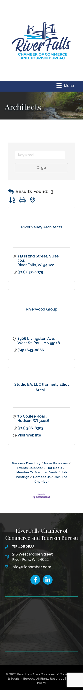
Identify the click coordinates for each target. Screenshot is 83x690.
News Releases (56, 463)
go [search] (43, 167)
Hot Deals (54, 468)
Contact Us (41, 477)
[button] (11, 191)
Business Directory (26, 463)
